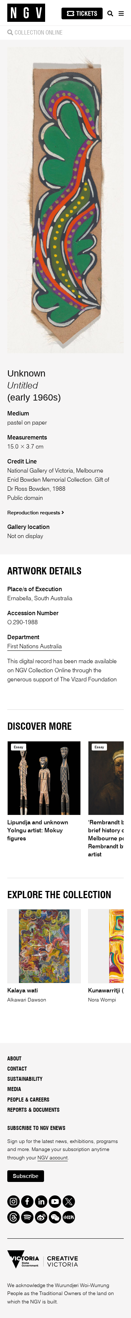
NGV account (52, 1157)
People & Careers (28, 1100)
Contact (17, 1069)
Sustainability (25, 1079)
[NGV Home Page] (26, 13)
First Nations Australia (34, 647)
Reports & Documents (33, 1110)
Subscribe (25, 1176)
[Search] (110, 13)
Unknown (26, 373)
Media (14, 1089)
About (14, 1059)
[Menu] (121, 13)
